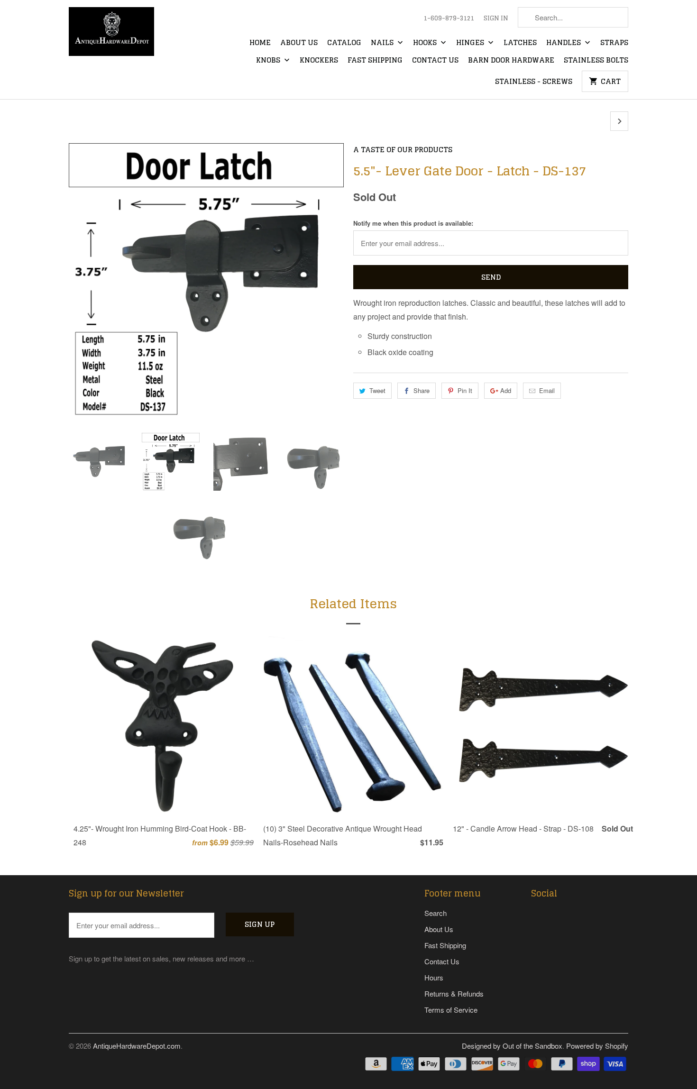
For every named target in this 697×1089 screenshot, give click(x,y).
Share (421, 390)
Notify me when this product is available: (413, 223)
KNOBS (269, 60)
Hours (433, 977)
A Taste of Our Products (402, 149)
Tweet (377, 390)
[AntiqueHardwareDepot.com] (111, 34)
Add (505, 390)
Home (260, 43)
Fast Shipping (375, 60)
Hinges (471, 43)
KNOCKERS (319, 60)
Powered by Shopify (597, 1046)
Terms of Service (450, 1010)
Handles (564, 43)
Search (435, 913)
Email (547, 390)
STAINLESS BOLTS (596, 60)
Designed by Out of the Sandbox (512, 1046)
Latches (520, 43)
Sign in (496, 18)
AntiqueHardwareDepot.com (137, 1046)
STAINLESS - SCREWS (533, 82)
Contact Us (435, 60)
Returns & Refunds (454, 993)
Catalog (344, 43)
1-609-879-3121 (448, 18)
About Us (299, 43)
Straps (614, 43)
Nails (383, 43)
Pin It (465, 390)
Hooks (426, 43)
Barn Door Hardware (511, 60)
